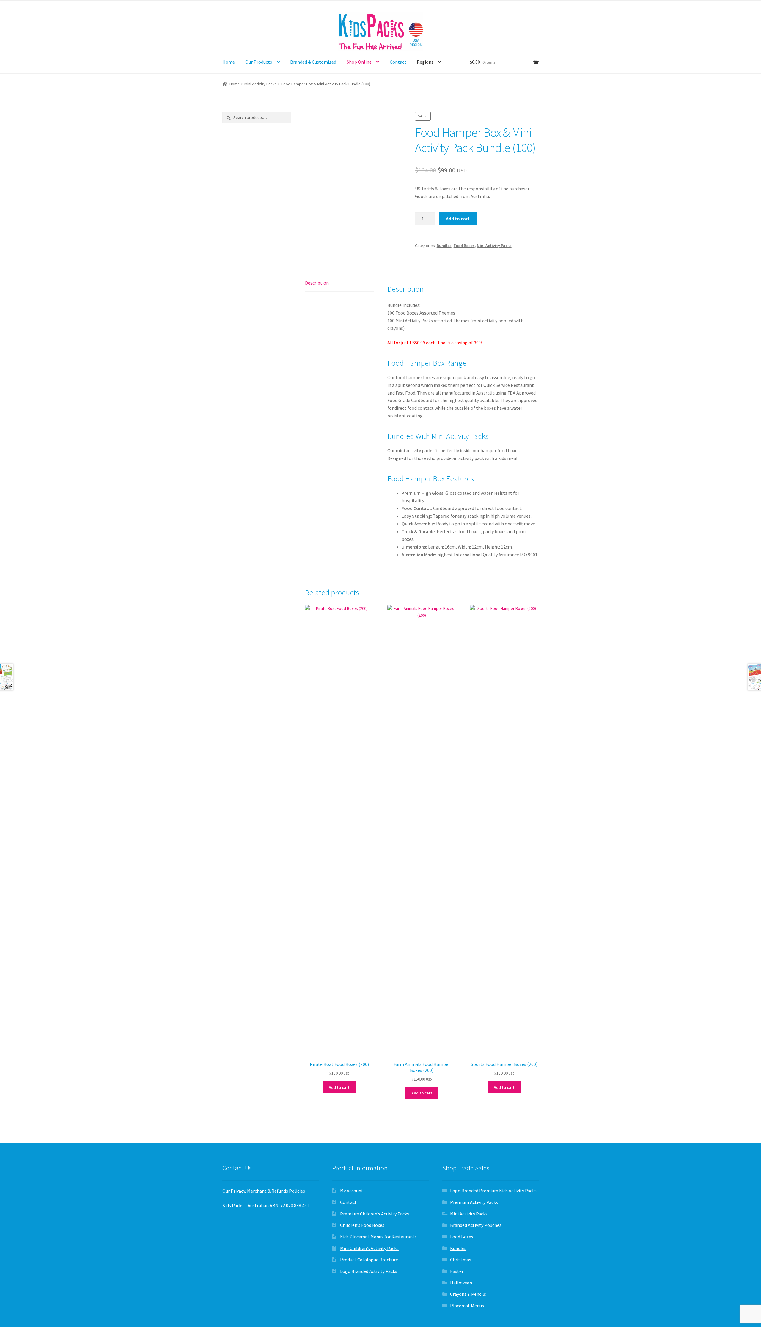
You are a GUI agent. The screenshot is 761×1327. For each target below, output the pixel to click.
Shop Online (359, 62)
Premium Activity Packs (474, 1202)
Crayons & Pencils (468, 1294)
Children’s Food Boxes (362, 1225)
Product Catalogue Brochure (369, 1259)
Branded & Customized (313, 62)
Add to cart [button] (339, 1087)
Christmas (460, 1259)
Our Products (258, 62)
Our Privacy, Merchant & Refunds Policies (263, 1191)
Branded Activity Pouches (475, 1225)
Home (228, 62)
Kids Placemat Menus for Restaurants (378, 1237)
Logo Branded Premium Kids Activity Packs (493, 1190)
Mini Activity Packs (260, 84)
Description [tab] (317, 283)
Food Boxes (464, 245)
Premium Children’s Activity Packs (374, 1214)
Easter (456, 1271)
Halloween (461, 1283)
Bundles (444, 245)
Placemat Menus (467, 1306)
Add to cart (458, 219)
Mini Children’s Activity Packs (369, 1248)
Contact (398, 62)
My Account (351, 1190)
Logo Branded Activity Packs (368, 1271)
